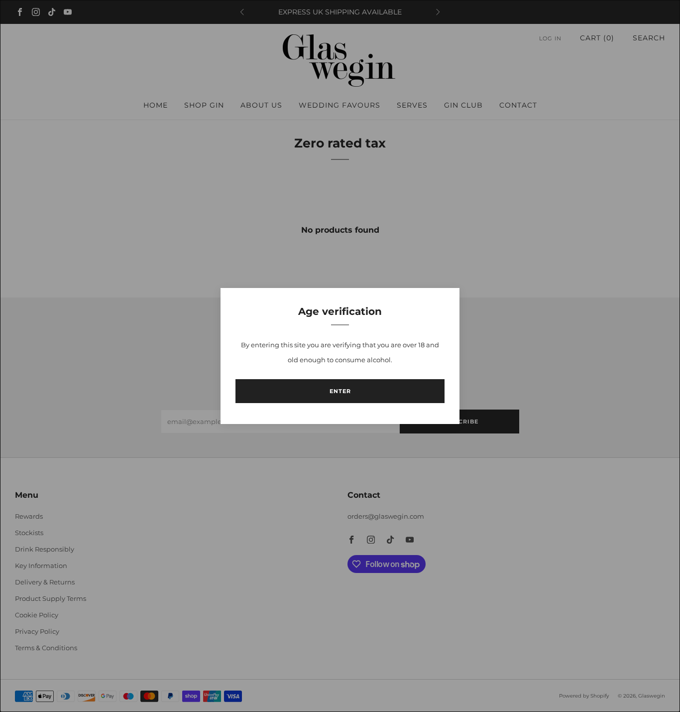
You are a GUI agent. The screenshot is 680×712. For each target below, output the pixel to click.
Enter (340, 391)
